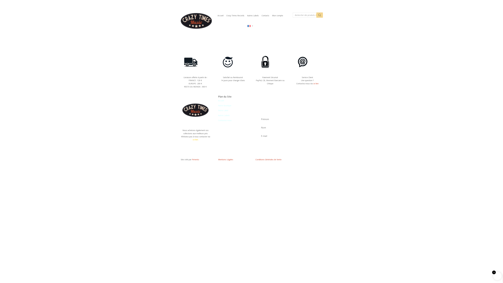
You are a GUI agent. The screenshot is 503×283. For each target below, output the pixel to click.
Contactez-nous (225, 120)
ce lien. (195, 139)
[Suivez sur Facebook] (307, 160)
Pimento (195, 159)
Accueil (220, 15)
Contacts (265, 15)
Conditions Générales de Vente (268, 159)
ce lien (316, 83)
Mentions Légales (225, 159)
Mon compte (277, 15)
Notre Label (223, 110)
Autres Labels (253, 15)
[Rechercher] (319, 15)
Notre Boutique (224, 105)
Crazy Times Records (235, 15)
